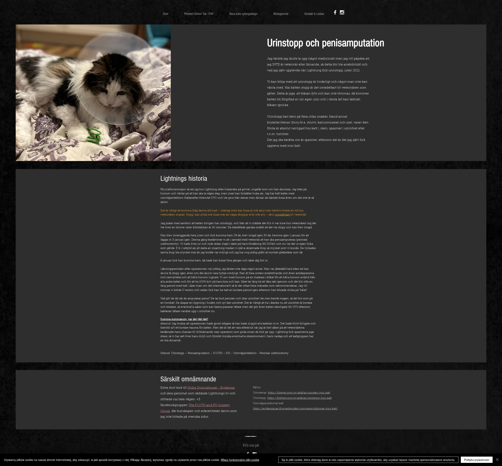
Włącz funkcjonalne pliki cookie (240, 460)
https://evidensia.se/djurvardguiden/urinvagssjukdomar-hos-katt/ (295, 408)
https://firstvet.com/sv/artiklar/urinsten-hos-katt (299, 393)
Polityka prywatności (476, 460)
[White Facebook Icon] (335, 12)
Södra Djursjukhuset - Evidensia (211, 387)
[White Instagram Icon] (342, 12)
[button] (243, 14)
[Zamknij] (497, 460)
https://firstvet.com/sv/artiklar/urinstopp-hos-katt (299, 398)
